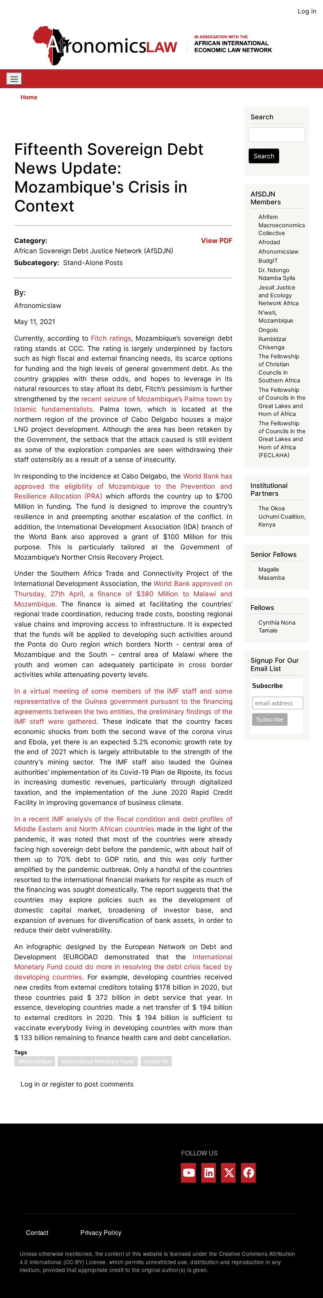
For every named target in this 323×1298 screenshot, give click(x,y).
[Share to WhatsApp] (194, 123)
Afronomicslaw (37, 305)
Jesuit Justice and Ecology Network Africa (278, 295)
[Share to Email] (227, 123)
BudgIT (268, 260)
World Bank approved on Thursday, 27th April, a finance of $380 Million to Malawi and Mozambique (123, 593)
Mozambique (34, 1061)
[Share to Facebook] (172, 123)
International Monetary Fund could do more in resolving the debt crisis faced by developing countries (123, 967)
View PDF (216, 240)
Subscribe (267, 685)
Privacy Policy (100, 1232)
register (62, 1084)
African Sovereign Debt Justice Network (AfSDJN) (93, 251)
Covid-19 (156, 1061)
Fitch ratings (111, 338)
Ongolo (268, 330)
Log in (307, 11)
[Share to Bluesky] (216, 123)
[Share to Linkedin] (205, 123)
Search (264, 156)
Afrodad (269, 242)
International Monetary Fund (97, 1061)
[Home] (158, 45)
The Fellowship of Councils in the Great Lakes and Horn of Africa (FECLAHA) (282, 439)
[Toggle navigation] (14, 78)
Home (28, 97)
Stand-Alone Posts (93, 262)
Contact (37, 1232)
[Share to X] (183, 123)
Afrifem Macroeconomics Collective (281, 225)
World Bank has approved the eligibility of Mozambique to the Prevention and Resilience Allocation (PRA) (123, 486)
